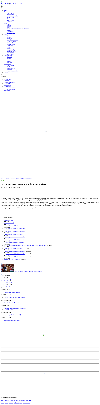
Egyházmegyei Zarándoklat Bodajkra (13, 315)
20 (6, 284)
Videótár (9, 26)
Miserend (9, 48)
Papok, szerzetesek (11, 41)
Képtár (8, 24)
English (7, 3)
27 (6, 286)
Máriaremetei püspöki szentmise (12, 259)
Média (5, 23)
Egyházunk (9, 35)
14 (8, 282)
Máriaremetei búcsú (8, 220)
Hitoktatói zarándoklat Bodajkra (12, 320)
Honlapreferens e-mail (26, 400)
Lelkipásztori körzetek (12, 40)
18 (3, 284)
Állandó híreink (11, 17)
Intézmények (10, 37)
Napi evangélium (11, 33)
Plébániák (9, 38)
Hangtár (9, 30)
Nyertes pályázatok (11, 51)
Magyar (2, 3)
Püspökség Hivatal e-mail (13, 400)
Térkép (8, 47)
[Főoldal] (1, 2)
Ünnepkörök (10, 21)
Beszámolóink (10, 14)
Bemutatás (9, 57)
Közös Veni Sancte (8, 309)
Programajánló (10, 13)
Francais (17, 3)
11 (3, 282)
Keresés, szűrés (10, 20)
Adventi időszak (11, 89)
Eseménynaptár (10, 19)
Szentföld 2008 (10, 31)
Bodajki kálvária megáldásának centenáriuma (15, 308)
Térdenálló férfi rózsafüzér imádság (12, 302)
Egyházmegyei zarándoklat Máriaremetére (21, 178)
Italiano (22, 3)
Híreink (6, 10)
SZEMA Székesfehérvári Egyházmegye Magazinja (18, 28)
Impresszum (4, 400)
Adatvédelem (10, 54)
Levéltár (9, 61)
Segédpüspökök (11, 68)
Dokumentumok (11, 44)
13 (6, 282)
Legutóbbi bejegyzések (12, 16)
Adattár (5, 34)
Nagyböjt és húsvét (11, 87)
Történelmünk (7, 64)
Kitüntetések (10, 45)
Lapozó (6, 72)
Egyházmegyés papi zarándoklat (12, 292)
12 (4, 282)
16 (11, 282)
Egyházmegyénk (11, 65)
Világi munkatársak (11, 42)
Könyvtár (9, 58)
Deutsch (12, 3)
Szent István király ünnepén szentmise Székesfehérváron (28, 271)
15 (9, 282)
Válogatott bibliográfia (12, 71)
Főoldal (2, 178)
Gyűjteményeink (8, 55)
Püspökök (9, 66)
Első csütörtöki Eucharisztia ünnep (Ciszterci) (15, 297)
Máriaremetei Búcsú (9, 223)
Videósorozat (10, 62)
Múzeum (9, 59)
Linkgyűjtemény (11, 50)
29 (9, 286)
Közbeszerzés (10, 52)
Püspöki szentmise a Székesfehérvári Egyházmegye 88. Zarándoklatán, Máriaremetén (25, 245)
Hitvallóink (9, 69)
